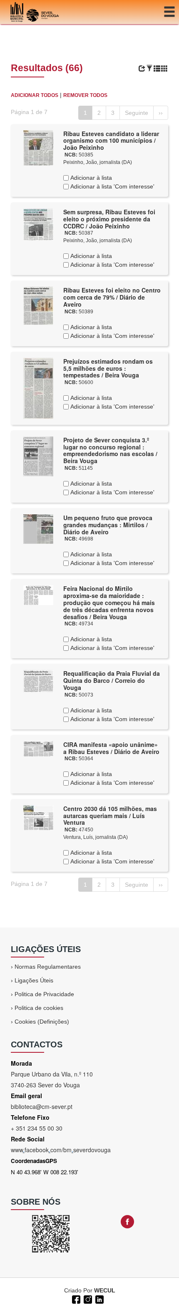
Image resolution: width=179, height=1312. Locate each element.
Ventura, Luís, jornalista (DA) (95, 837)
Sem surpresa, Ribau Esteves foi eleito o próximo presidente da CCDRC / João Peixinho (109, 219)
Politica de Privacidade (44, 994)
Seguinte (136, 112)
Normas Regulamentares (48, 966)
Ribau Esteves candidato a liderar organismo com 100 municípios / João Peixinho (111, 140)
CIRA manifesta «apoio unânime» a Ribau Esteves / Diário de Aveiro (111, 748)
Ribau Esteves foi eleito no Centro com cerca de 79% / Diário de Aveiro (112, 297)
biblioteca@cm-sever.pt (41, 1106)
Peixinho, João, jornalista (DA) (97, 162)
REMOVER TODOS (85, 95)
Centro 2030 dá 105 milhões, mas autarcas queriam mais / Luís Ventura (110, 815)
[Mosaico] (164, 68)
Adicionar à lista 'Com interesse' (111, 186)
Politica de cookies (39, 1007)
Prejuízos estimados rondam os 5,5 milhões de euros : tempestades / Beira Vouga (108, 368)
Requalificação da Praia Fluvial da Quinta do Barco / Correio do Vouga (111, 680)
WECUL (104, 1290)
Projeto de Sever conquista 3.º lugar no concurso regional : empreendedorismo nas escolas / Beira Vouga (110, 450)
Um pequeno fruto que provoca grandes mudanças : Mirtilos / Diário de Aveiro (107, 524)
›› (161, 112)
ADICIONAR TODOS (34, 95)
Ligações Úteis (34, 980)
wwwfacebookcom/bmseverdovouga (61, 1150)
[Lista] (157, 68)
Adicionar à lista (90, 177)
